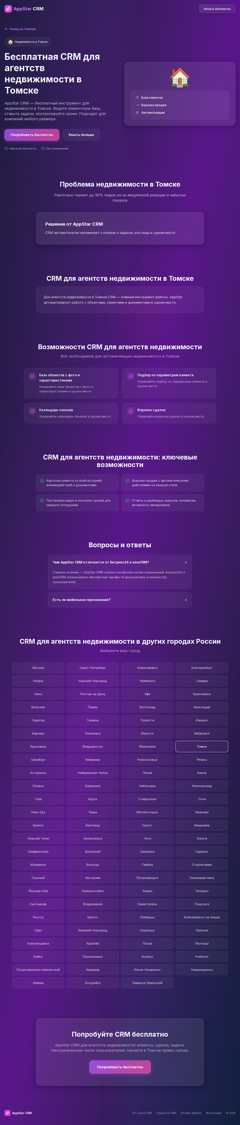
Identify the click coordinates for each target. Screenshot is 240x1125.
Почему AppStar (191, 1112)
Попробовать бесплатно (32, 135)
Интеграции (214, 1112)
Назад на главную (23, 29)
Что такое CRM (142, 1112)
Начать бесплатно (217, 9)
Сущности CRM (166, 1112)
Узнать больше (81, 135)
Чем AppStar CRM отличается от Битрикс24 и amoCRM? (121, 562)
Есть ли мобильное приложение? (120, 599)
